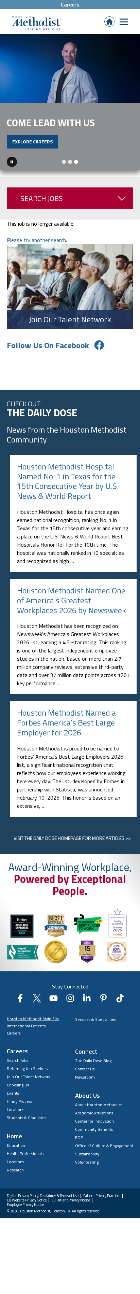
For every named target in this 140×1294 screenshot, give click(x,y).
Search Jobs (41, 198)
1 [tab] (64, 162)
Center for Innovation (94, 1121)
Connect (86, 1051)
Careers (70, 4)
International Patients (26, 1026)
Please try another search (36, 240)
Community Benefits (94, 1129)
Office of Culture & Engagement (104, 1145)
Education (16, 1145)
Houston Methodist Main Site (33, 1018)
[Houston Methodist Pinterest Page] (103, 1000)
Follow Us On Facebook (48, 345)
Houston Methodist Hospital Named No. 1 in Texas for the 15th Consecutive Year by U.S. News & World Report (68, 481)
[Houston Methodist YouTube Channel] (53, 1000)
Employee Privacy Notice (25, 1204)
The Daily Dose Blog (93, 1060)
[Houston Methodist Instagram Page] (70, 1000)
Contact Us (84, 1069)
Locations (15, 1109)
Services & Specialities (95, 1019)
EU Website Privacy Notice (27, 1200)
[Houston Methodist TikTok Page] (120, 1000)
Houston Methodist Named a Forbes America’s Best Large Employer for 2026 (66, 722)
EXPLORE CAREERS (32, 141)
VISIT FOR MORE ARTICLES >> (72, 838)
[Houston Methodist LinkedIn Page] (87, 1000)
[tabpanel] (70, 102)
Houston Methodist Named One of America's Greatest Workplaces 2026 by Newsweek (71, 600)
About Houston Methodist (98, 1104)
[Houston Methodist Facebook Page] (20, 1000)
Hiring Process (19, 1101)
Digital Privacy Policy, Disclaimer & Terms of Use (42, 1196)
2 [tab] (70, 162)
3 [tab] (76, 162)
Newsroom (85, 1077)
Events (13, 1093)
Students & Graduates (26, 1117)
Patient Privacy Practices (101, 1196)
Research (15, 1170)
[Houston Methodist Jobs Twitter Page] (37, 1000)
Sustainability (87, 1154)
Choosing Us (18, 1085)
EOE (79, 1137)
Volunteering (87, 1162)
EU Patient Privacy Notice (70, 1200)
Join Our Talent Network (28, 1076)
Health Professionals (25, 1153)
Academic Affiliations (94, 1113)
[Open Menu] (124, 21)
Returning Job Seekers (27, 1068)
